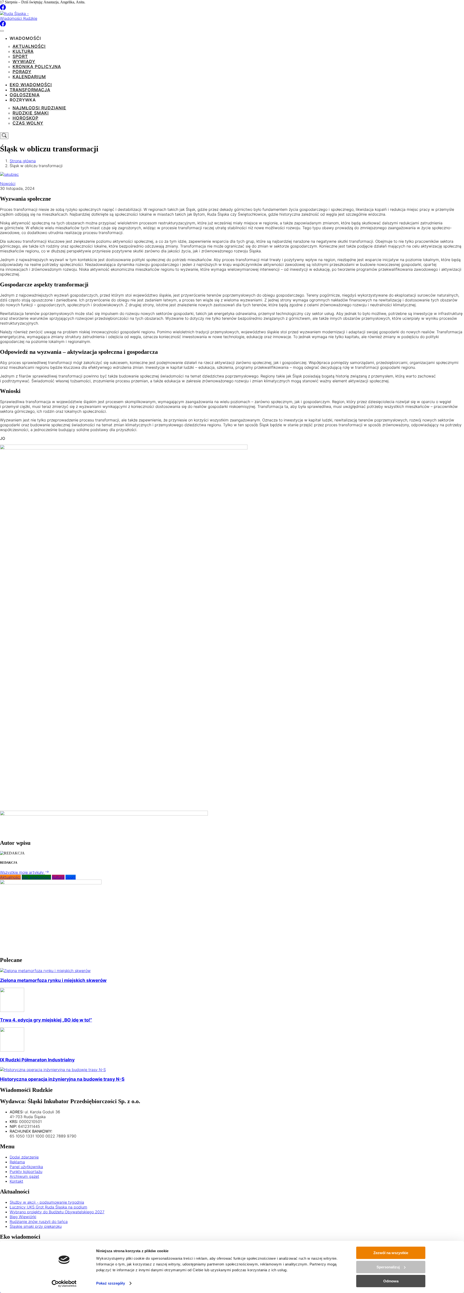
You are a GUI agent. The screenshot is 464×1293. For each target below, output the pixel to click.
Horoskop (25, 118)
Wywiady (24, 61)
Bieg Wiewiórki (23, 1216)
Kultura (23, 51)
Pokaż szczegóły (110, 1283)
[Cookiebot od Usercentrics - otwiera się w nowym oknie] (64, 1283)
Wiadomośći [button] (25, 38)
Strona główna (23, 160)
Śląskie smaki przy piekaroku (36, 1226)
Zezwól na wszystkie (390, 1253)
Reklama (17, 1161)
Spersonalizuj (388, 1267)
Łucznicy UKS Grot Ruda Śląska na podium (48, 1207)
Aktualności (29, 46)
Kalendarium (29, 76)
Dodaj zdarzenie (24, 1157)
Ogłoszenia (25, 94)
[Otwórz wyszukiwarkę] (4, 135)
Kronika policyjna (37, 66)
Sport (20, 56)
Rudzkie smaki (31, 112)
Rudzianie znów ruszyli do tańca (39, 1221)
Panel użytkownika (26, 1166)
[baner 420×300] (51, 883)
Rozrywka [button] (23, 99)
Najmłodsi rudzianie (39, 107)
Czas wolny (28, 123)
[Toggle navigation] (2, 31)
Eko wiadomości (31, 84)
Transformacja (30, 89)
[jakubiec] (9, 174)
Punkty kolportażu (26, 1171)
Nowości (7, 183)
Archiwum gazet (24, 1176)
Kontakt (16, 1181)
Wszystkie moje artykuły (22, 872)
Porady (22, 71)
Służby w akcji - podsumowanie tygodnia (47, 1202)
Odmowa (391, 1281)
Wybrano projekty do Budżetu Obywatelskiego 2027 (57, 1211)
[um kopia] (104, 814)
